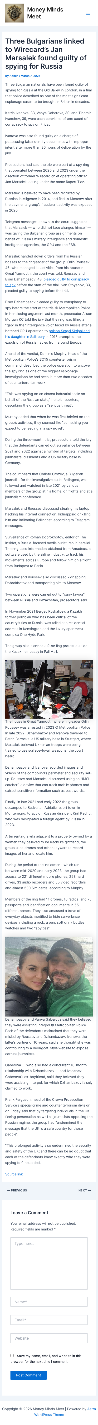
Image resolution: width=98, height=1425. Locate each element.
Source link (14, 1174)
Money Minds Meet (45, 13)
